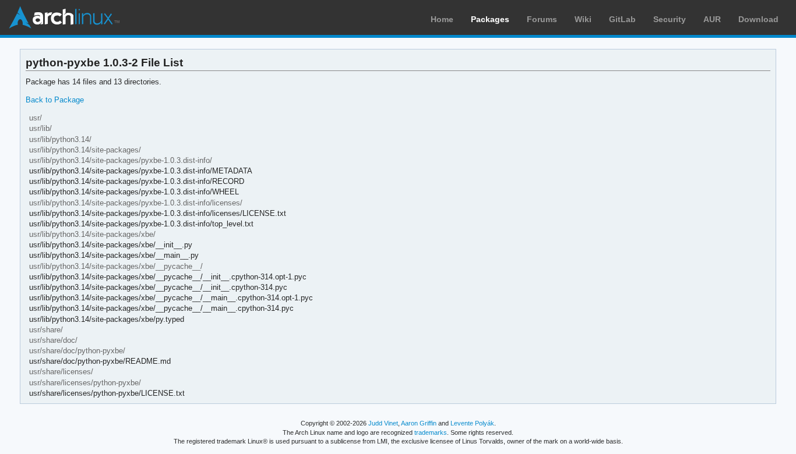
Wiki (583, 19)
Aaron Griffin (418, 423)
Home (442, 19)
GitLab (622, 19)
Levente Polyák (472, 423)
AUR (712, 19)
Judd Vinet (383, 423)
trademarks (430, 432)
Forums (542, 19)
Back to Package (55, 99)
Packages (490, 19)
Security (669, 19)
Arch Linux (64, 17)
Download (758, 19)
